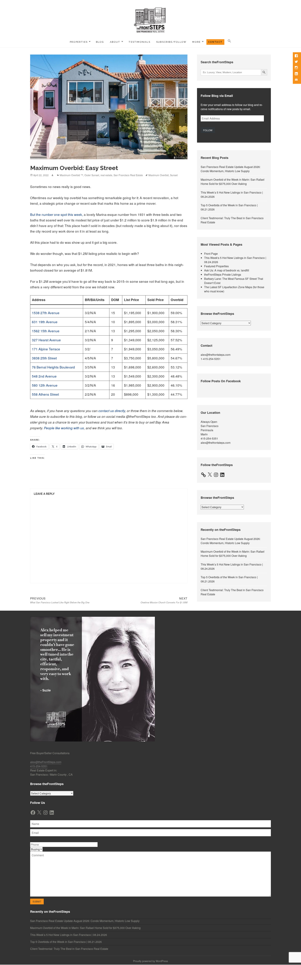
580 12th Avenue (44, 385)
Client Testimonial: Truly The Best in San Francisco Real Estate (69, 949)
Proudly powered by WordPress (150, 961)
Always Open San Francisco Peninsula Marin (209, 428)
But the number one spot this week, (56, 214)
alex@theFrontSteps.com (45, 762)
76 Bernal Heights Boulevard (53, 367)
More (196, 42)
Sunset (174, 175)
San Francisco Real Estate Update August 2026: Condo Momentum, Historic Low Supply (230, 169)
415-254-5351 (209, 438)
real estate (106, 175)
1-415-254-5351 (211, 359)
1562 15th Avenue (45, 330)
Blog (100, 42)
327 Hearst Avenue (46, 339)
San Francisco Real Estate (128, 175)
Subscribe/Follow (171, 42)
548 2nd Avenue (44, 376)
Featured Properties (216, 266)
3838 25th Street (44, 358)
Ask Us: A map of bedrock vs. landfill (226, 270)
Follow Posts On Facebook (221, 381)
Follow (207, 130)
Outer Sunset (91, 175)
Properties (79, 42)
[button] (229, 41)
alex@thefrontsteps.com (215, 355)
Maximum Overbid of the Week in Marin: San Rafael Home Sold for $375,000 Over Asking (232, 182)
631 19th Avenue (44, 321)
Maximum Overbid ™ (71, 175)
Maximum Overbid (158, 175)
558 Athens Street (45, 394)
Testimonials (139, 42)
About (115, 42)
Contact (215, 42)
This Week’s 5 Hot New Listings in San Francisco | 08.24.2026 (68, 935)
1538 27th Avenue (45, 312)
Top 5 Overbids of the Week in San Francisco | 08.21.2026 (66, 942)
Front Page (211, 254)
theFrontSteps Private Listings (222, 274)
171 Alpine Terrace (46, 349)
